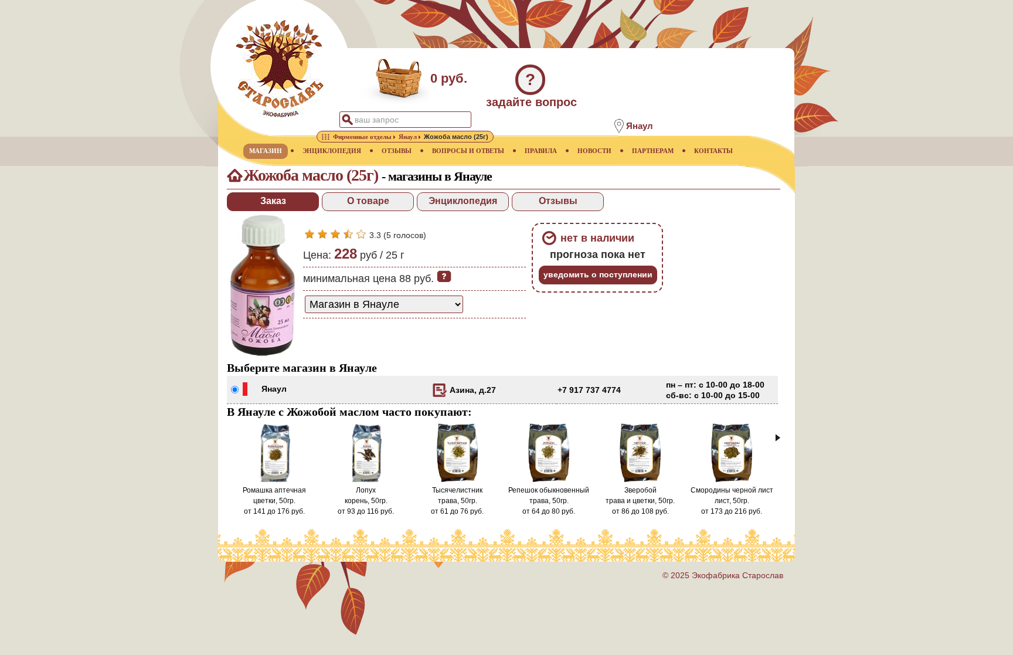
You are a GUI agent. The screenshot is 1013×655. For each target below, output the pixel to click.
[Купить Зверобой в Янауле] (640, 480)
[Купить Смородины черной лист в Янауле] (732, 480)
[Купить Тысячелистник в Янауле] (457, 480)
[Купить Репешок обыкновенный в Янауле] (549, 480)
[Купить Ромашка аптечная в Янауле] (274, 480)
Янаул (274, 388)
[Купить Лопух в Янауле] (366, 480)
